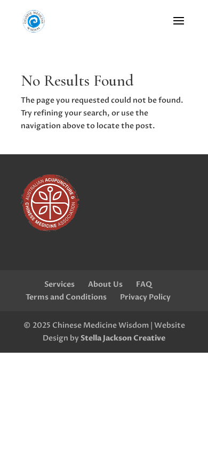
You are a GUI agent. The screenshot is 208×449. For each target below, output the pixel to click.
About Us (105, 284)
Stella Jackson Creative (123, 338)
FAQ (144, 284)
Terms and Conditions (66, 297)
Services (59, 284)
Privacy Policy (145, 297)
